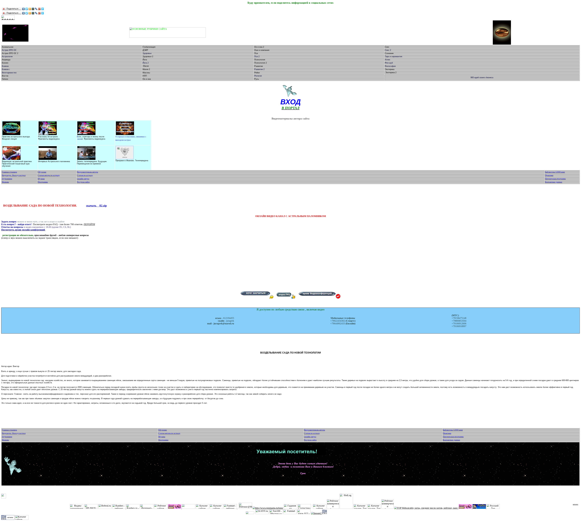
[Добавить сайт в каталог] (324, 513)
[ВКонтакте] (23, 9)
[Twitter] (26, 9)
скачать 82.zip (96, 205)
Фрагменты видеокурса (48, 139)
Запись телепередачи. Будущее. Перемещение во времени (92, 162)
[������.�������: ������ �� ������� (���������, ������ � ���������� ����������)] (8, 17)
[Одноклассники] (29, 9)
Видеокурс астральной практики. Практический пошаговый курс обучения (17, 163)
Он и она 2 (259, 47)
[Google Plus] (39, 9)
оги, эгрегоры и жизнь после (91, 136)
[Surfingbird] (42, 9)
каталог (575, 504)
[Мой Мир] (33, 9)
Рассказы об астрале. (48, 136)
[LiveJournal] (36, 9)
